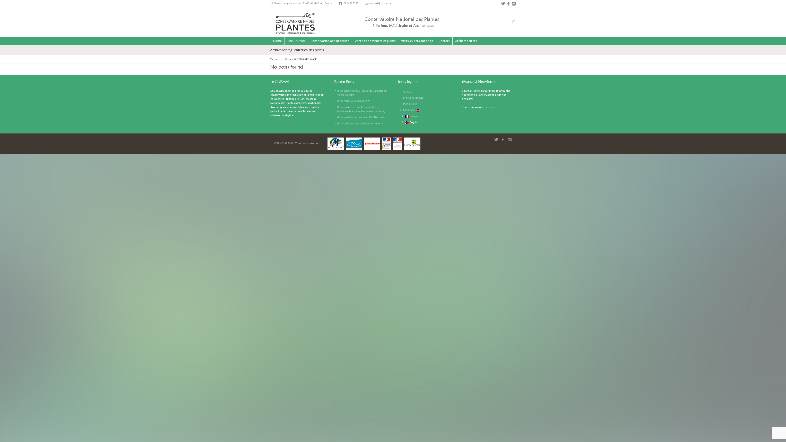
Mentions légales (413, 97)
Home (288, 59)
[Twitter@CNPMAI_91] (503, 4)
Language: (409, 109)
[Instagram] (514, 4)
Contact (408, 91)
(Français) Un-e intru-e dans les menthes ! (361, 123)
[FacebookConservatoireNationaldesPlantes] (508, 4)
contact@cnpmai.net (381, 3)
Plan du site (410, 103)
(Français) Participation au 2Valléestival (360, 117)
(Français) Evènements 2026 (353, 100)
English (414, 122)
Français (414, 116)
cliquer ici (490, 107)
